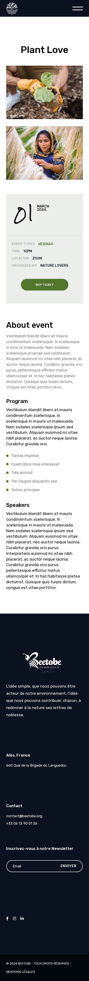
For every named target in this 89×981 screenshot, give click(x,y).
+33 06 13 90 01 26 (21, 823)
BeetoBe (24, 963)
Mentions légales (20, 972)
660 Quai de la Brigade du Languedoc (36, 765)
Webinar (45, 244)
